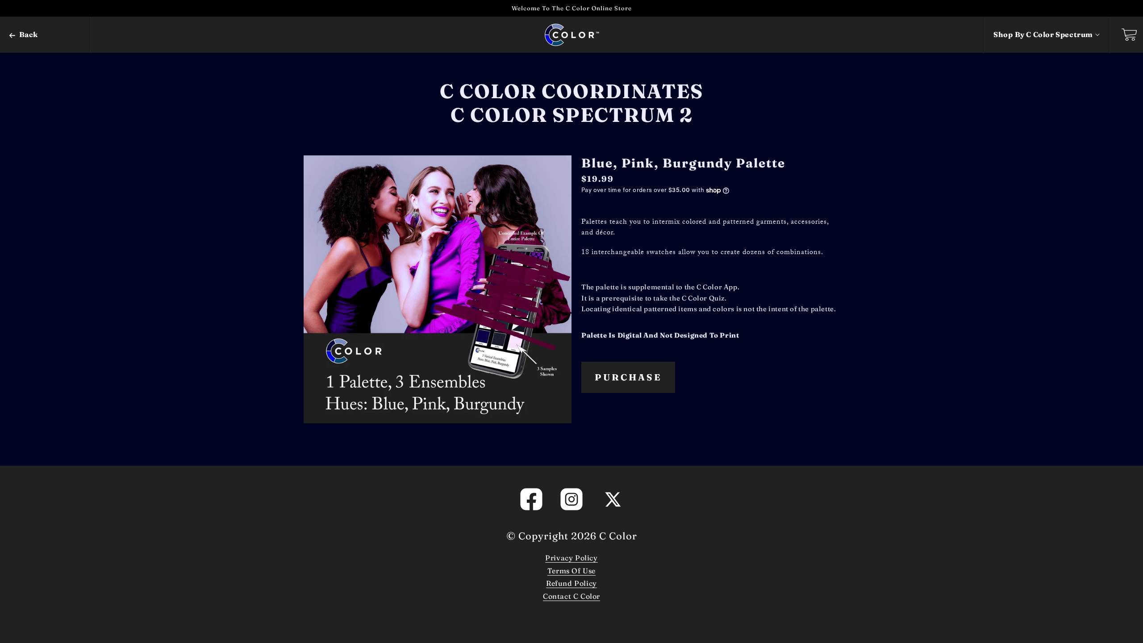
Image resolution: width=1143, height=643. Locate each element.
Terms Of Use (571, 570)
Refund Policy (571, 583)
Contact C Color (571, 596)
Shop (1043, 34)
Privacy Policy (571, 557)
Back (27, 34)
